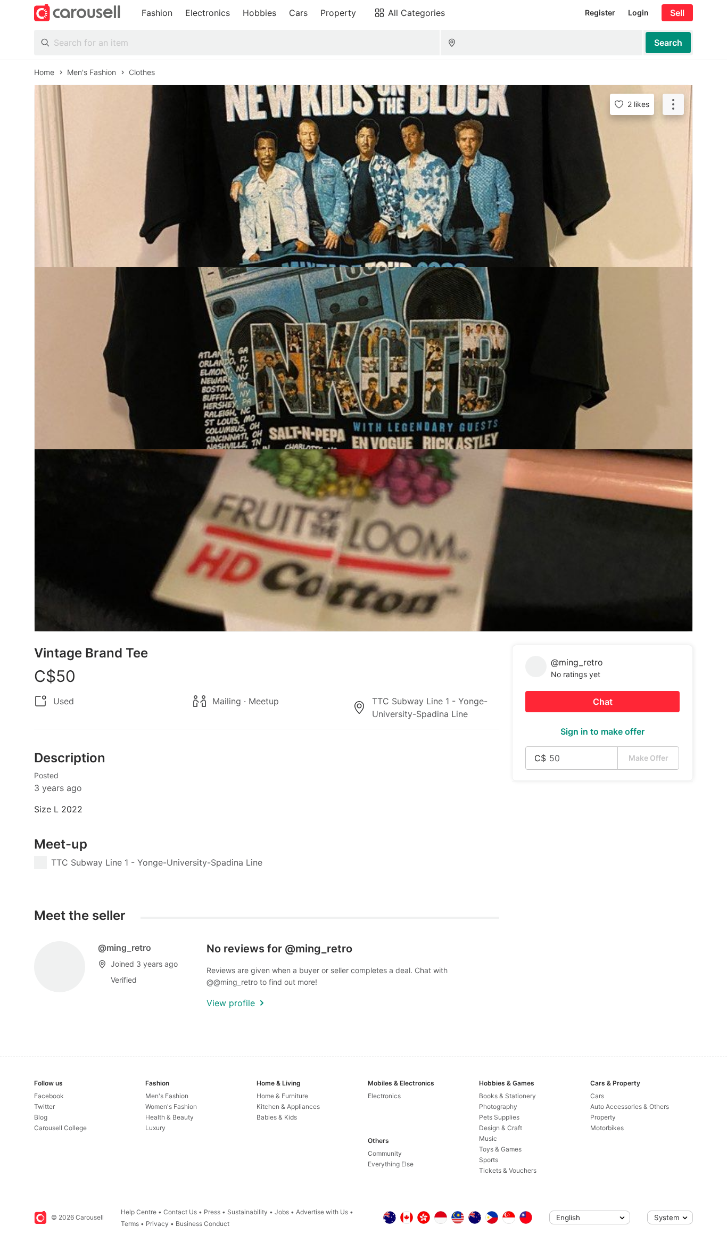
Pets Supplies (499, 1117)
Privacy (157, 1224)
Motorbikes (607, 1128)
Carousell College (60, 1128)
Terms (130, 1224)
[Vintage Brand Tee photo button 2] (363, 358)
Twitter (44, 1106)
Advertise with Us (322, 1212)
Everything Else (391, 1164)
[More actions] (673, 104)
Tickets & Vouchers (507, 1170)
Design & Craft (500, 1128)
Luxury (155, 1128)
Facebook (49, 1096)
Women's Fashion (171, 1106)
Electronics (384, 1096)
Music (488, 1138)
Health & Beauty (169, 1117)
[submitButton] (668, 42)
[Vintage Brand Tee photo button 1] (363, 176)
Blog (40, 1117)
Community (385, 1153)
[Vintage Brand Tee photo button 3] (363, 540)
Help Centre (138, 1212)
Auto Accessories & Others (629, 1106)
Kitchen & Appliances (288, 1106)
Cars (597, 1096)
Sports (488, 1160)
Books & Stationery (507, 1096)
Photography (498, 1106)
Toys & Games (500, 1149)
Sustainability (247, 1212)
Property (603, 1117)
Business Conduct (202, 1224)
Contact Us (180, 1212)
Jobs (282, 1212)
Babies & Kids (277, 1117)
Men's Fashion (166, 1096)
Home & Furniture (282, 1096)
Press (212, 1212)
